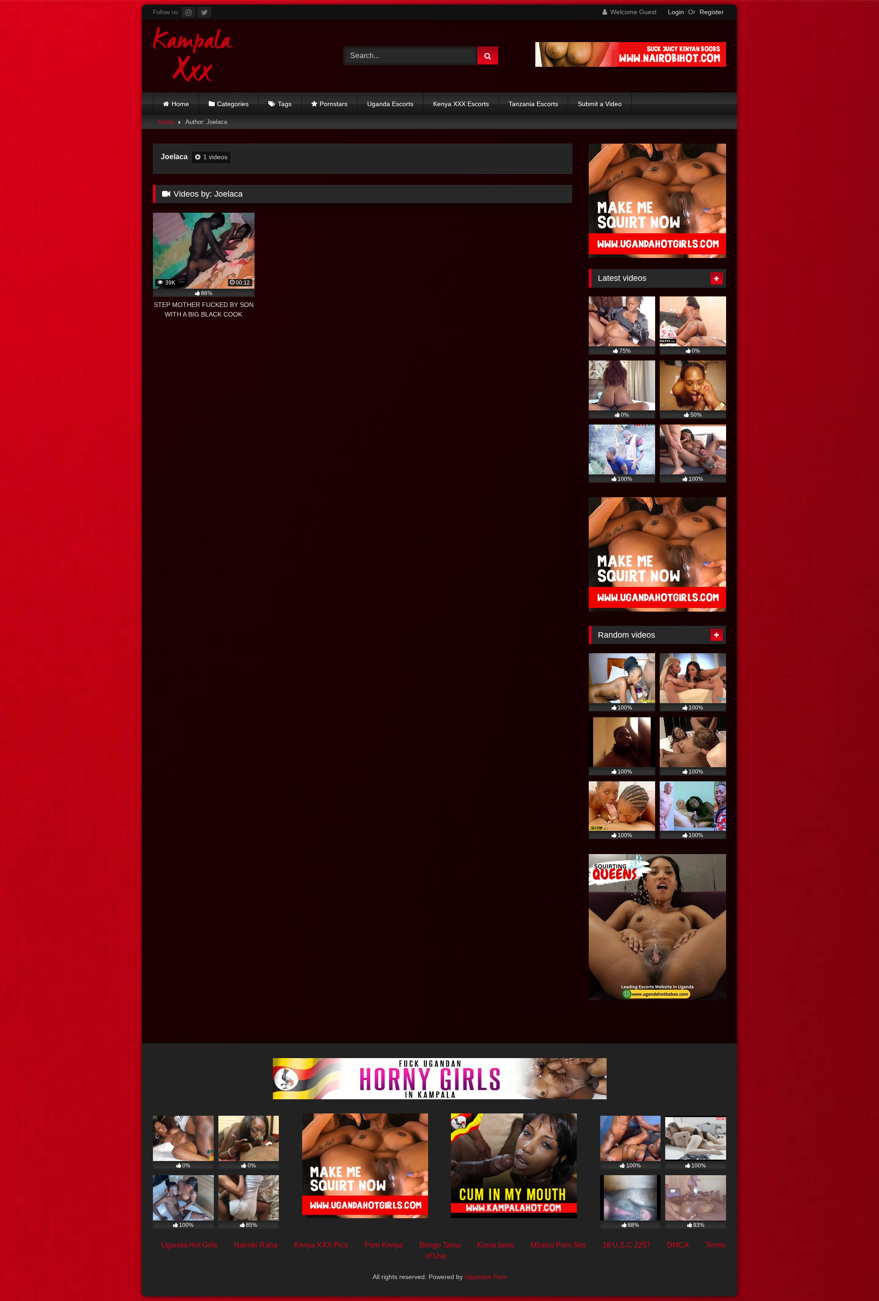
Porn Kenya (383, 1245)
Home (180, 104)
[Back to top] (851, 1274)
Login (676, 12)
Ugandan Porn (486, 1276)
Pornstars (333, 104)
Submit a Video (600, 104)
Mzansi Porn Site (558, 1245)
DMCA (678, 1245)
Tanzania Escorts (533, 104)
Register (712, 12)
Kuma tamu (495, 1245)
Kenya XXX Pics (321, 1245)
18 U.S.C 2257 (626, 1245)
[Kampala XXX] (193, 56)
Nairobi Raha (255, 1245)
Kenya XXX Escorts (461, 104)
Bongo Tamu (440, 1245)
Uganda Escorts (390, 104)
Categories (233, 104)
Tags (285, 104)
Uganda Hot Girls (189, 1245)
